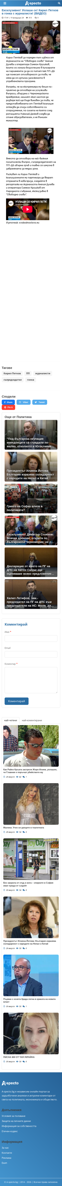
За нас (5, 1147)
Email (8, 648)
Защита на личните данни (16, 1121)
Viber (25, 402)
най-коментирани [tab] (32, 720)
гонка (30, 379)
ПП (28, 373)
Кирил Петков (12, 373)
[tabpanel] (31, 896)
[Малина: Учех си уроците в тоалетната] (31, 804)
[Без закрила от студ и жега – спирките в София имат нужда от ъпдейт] (31, 859)
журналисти (42, 373)
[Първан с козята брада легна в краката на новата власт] (31, 975)
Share (9, 402)
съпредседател (13, 379)
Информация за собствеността (19, 1126)
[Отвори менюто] (5, 3)
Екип (4, 1162)
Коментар (11, 663)
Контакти (7, 1152)
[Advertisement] (31, 258)
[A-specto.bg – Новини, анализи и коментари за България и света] (10, 1085)
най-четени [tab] (10, 720)
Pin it (10, 407)
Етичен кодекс (10, 1131)
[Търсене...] (59, 3)
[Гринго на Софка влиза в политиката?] (31, 498)
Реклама (6, 1157)
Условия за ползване (13, 1116)
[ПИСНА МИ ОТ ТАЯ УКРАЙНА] (31, 1033)
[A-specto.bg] (33, 3)
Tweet (41, 402)
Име (8, 632)
